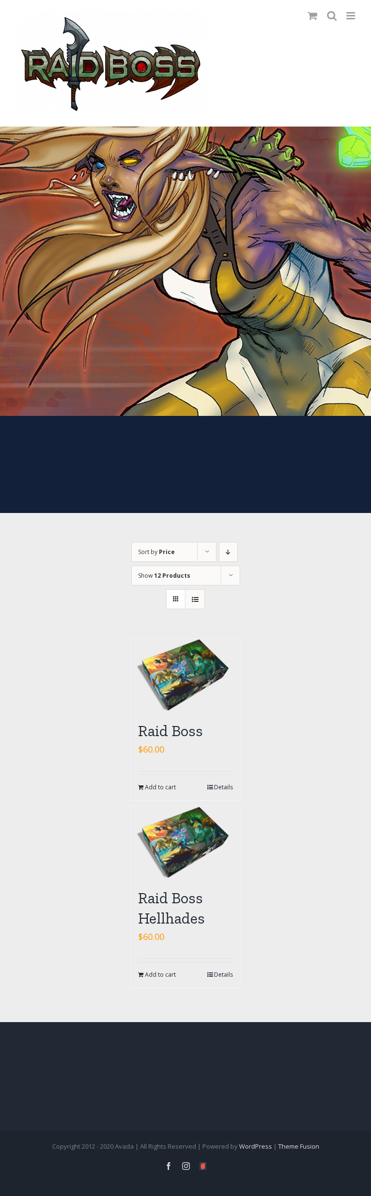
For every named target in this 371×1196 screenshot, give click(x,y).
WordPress (255, 1146)
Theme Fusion (298, 1146)
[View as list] (195, 599)
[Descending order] (228, 552)
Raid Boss (170, 731)
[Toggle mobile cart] (312, 16)
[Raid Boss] (186, 675)
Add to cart (160, 787)
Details (223, 787)
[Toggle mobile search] (332, 16)
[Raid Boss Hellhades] (186, 842)
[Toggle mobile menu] (351, 16)
